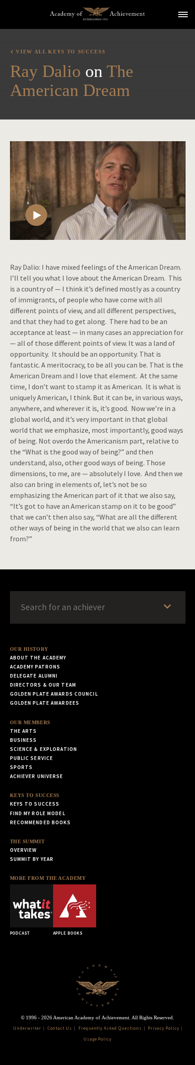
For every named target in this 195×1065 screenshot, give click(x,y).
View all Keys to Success (60, 51)
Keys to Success (34, 795)
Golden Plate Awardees (45, 703)
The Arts (23, 731)
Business (23, 740)
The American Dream (71, 81)
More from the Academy (48, 878)
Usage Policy (97, 1039)
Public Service (32, 758)
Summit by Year (32, 859)
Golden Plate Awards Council (54, 694)
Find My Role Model (37, 813)
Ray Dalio (45, 71)
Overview (23, 850)
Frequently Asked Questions (110, 1028)
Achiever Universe (36, 776)
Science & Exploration (44, 749)
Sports (21, 767)
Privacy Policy (163, 1028)
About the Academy (38, 657)
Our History (29, 649)
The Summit (27, 841)
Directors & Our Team (43, 685)
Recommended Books (40, 822)
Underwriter (27, 1028)
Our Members (30, 722)
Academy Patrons (35, 667)
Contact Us (60, 1028)
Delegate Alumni (34, 676)
